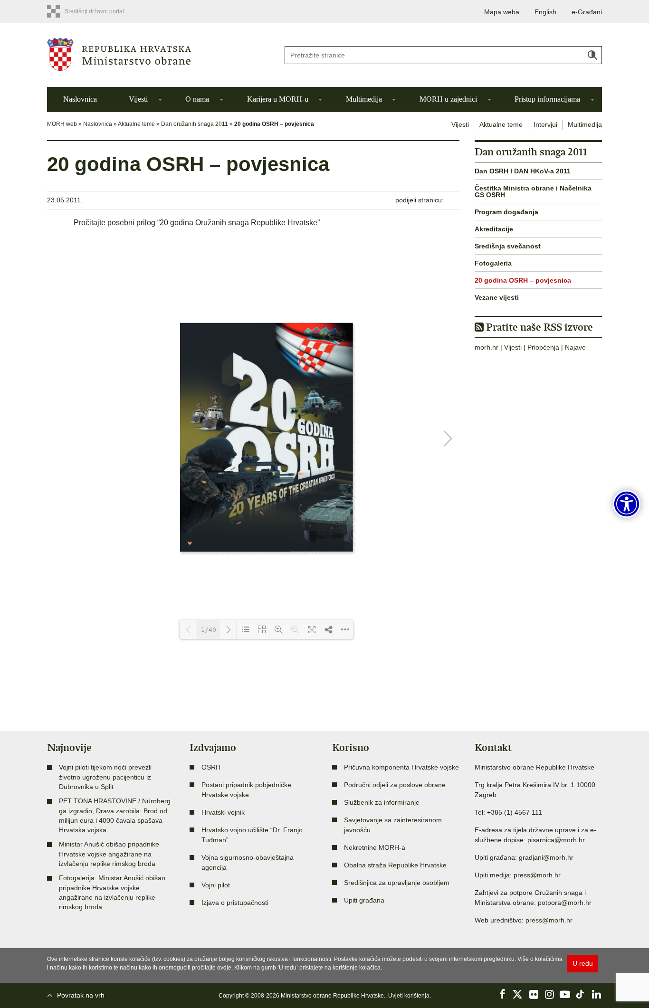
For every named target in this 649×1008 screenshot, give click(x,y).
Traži (592, 55)
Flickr (533, 994)
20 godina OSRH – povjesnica (523, 280)
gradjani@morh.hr (546, 857)
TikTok (580, 994)
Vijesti (138, 99)
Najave (575, 347)
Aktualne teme (136, 124)
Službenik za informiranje (382, 802)
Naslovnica (80, 99)
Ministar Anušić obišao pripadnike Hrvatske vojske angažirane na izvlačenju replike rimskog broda (109, 853)
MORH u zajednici (448, 99)
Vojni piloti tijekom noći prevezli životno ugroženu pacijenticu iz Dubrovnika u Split (105, 776)
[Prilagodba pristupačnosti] (626, 504)
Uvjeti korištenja (408, 995)
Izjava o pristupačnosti (234, 902)
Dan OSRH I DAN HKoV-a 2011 (523, 171)
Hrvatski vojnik (223, 812)
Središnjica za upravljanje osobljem (396, 882)
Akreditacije (494, 229)
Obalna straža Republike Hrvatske (395, 865)
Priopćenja (543, 347)
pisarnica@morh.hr (556, 840)
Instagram (549, 994)
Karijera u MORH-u (277, 99)
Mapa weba (501, 12)
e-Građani (587, 12)
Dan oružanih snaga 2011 (194, 124)
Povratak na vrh (81, 995)
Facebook (502, 994)
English (545, 12)
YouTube (565, 994)
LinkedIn (596, 994)
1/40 (208, 629)
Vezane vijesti (497, 297)
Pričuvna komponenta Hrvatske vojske (401, 767)
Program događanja (506, 212)
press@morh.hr (537, 875)
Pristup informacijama (547, 99)
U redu (583, 963)
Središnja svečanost (508, 246)
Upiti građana (364, 900)
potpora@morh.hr (565, 902)
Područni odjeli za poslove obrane (395, 785)
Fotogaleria (493, 263)
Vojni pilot (215, 885)
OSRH (210, 767)
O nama (197, 99)
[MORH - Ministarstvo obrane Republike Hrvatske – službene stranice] (158, 54)
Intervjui (545, 124)
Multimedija (364, 99)
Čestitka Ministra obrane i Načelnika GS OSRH (533, 191)
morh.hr (486, 347)
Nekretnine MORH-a (374, 847)
